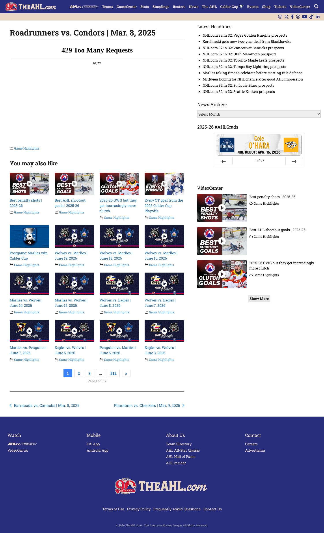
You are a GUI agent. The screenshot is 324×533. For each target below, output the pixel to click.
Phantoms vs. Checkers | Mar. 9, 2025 (147, 405)
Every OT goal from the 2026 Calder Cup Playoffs (164, 205)
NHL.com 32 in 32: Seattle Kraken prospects (239, 91)
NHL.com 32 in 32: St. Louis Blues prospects (238, 85)
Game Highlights (26, 148)
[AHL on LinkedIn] (318, 17)
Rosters (179, 6)
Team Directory (179, 443)
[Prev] (224, 161)
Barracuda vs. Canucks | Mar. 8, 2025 (46, 405)
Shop (266, 6)
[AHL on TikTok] (311, 17)
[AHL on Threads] (298, 17)
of (259, 161)
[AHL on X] (286, 17)
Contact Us (212, 509)
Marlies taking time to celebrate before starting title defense (252, 72)
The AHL (209, 6)
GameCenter (127, 6)
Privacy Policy (139, 509)
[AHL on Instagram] (280, 17)
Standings (161, 6)
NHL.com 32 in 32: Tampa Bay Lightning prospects (244, 66)
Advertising (255, 450)
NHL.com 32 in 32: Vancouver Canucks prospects (243, 47)
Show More (259, 298)
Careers (251, 443)
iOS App (93, 443)
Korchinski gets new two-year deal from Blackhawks (247, 41)
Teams (107, 6)
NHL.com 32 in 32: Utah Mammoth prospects (240, 54)
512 (113, 373)
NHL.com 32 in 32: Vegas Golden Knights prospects (245, 35)
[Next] (294, 161)
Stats (144, 6)
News (193, 6)
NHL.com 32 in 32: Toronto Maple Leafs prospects (243, 60)
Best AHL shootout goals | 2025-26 (277, 229)
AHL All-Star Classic (183, 450)
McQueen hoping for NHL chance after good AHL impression (253, 79)
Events (253, 6)
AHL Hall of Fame (180, 456)
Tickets (280, 6)
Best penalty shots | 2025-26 (272, 196)
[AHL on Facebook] (292, 17)
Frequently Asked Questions (177, 509)
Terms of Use (113, 509)
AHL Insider (176, 462)
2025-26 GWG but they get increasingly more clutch (118, 205)
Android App (97, 450)
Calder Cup (229, 6)
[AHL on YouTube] (304, 17)
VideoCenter (300, 6)
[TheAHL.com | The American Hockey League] (31, 6)
